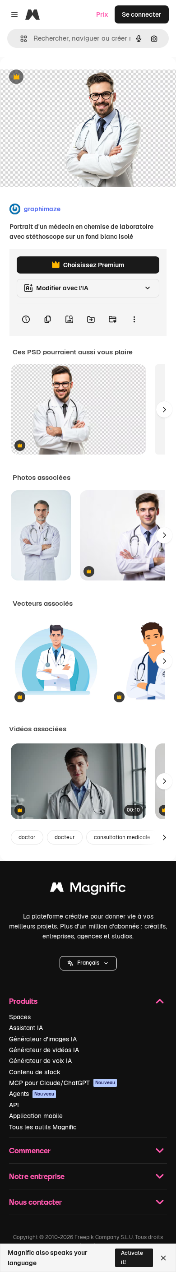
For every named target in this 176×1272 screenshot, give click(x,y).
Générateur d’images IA (43, 1039)
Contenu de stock (34, 1072)
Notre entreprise (37, 1176)
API (14, 1105)
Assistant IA (26, 1028)
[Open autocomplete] (20, 38)
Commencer (30, 1150)
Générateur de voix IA (40, 1061)
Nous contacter (35, 1202)
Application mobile (36, 1116)
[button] (88, 963)
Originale (59, 77)
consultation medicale (122, 837)
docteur (65, 837)
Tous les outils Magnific (43, 1127)
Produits (23, 1001)
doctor (27, 837)
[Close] (163, 1258)
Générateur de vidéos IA (44, 1050)
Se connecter (142, 14)
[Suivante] (164, 409)
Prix (102, 14)
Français (88, 962)
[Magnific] (88, 889)
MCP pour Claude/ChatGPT (62, 1083)
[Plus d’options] (134, 320)
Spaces (20, 1017)
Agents (31, 1094)
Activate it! (132, 1257)
